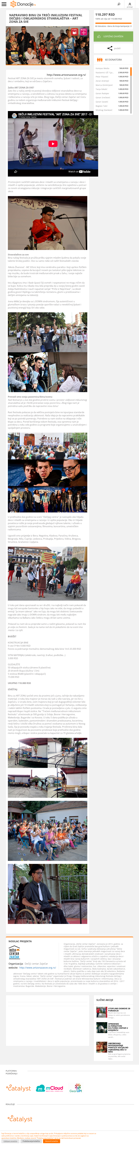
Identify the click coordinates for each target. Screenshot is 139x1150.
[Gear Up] (76, 1086)
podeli (117, 48)
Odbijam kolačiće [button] (10, 1141)
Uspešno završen (113, 36)
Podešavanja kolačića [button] (31, 1141)
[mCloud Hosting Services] (49, 1086)
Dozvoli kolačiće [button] (51, 1141)
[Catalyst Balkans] (18, 1086)
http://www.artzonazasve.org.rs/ (66, 75)
